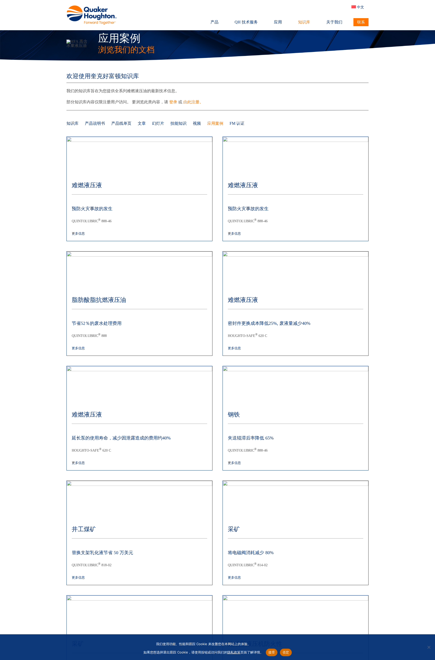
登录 (173, 102)
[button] (344, 7)
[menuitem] (360, 7)
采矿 (234, 529)
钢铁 (234, 414)
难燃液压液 (87, 185)
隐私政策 (233, 652)
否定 (285, 652)
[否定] (428, 647)
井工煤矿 (84, 529)
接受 (271, 652)
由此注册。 (193, 102)
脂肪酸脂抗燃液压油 (99, 300)
